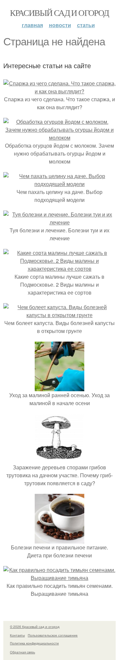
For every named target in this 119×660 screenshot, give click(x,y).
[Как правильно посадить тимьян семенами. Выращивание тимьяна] (59, 578)
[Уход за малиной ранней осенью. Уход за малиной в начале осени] (59, 387)
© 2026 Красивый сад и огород (35, 626)
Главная (32, 25)
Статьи (86, 25)
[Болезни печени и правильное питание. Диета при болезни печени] (59, 539)
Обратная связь (22, 652)
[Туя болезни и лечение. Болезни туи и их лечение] (59, 222)
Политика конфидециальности (34, 643)
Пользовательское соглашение (53, 635)
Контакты (17, 635)
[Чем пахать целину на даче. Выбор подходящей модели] (59, 184)
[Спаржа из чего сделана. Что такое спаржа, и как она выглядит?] (59, 91)
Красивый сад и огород (59, 12)
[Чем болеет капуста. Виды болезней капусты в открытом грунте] (59, 315)
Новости (60, 25)
